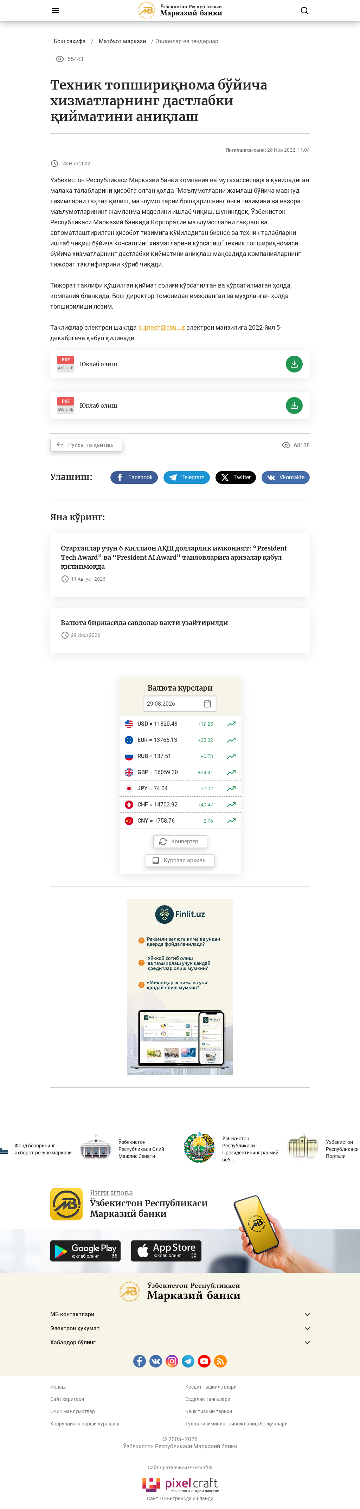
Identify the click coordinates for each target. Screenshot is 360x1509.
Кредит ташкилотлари (211, 1387)
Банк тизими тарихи (208, 1411)
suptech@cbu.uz (161, 327)
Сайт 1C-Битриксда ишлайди (180, 1498)
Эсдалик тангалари (207, 1399)
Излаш (58, 1387)
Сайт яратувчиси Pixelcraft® (180, 1467)
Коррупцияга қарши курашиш (84, 1423)
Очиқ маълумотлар (72, 1411)
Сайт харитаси (67, 1399)
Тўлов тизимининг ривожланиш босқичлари (236, 1423)
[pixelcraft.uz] (180, 1484)
